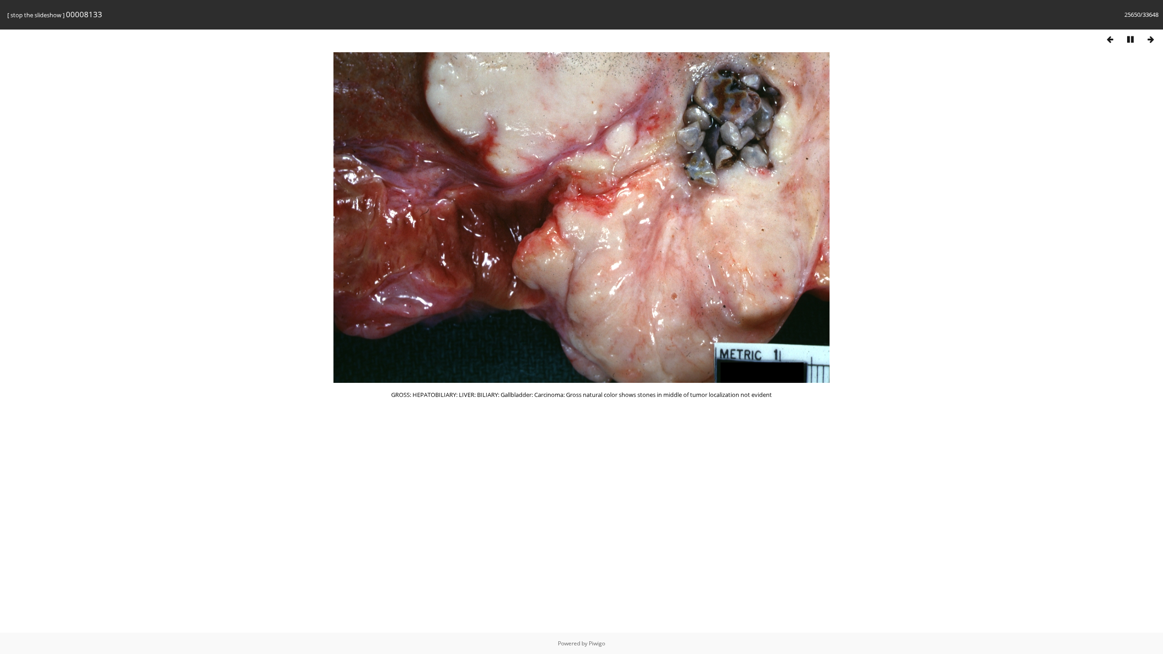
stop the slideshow (35, 15)
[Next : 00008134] (1150, 39)
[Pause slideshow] (1130, 39)
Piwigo (597, 643)
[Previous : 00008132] (1109, 39)
